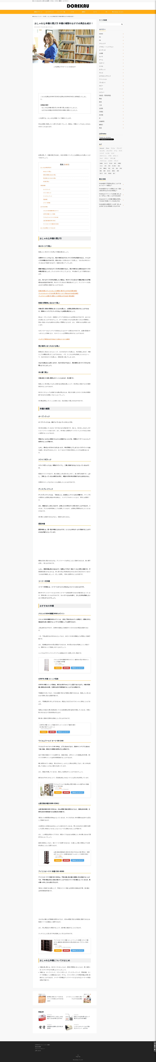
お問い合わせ (38, 1050)
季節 (100, 98)
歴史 (109, 168)
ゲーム (101, 60)
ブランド (116, 160)
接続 (119, 165)
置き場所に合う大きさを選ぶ (49, 178)
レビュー (101, 92)
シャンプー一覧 (61, 11)
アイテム (113, 148)
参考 (115, 163)
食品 (100, 128)
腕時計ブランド (38, 11)
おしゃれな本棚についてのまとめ (48, 228)
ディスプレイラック (47, 196)
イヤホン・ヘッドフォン (106, 47)
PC (106, 11)
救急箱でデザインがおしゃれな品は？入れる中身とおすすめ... (55, 1017)
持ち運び (114, 165)
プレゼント (102, 82)
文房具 (101, 108)
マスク (101, 89)
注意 (113, 168)
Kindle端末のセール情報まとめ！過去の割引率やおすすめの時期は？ (110, 189)
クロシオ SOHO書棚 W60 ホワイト (51, 210)
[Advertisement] (64, 81)
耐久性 (108, 170)
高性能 (109, 173)
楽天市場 (66, 667)
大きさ (101, 165)
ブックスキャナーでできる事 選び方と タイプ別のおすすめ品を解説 (58, 293)
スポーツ (101, 63)
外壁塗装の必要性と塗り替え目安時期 (55, 1027)
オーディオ (102, 50)
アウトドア (102, 43)
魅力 (114, 173)
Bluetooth (102, 148)
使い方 (105, 163)
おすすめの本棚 (44, 206)
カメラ (95, 11)
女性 (105, 165)
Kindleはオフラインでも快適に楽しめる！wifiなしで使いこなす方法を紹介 (110, 195)
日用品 (101, 111)
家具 (100, 102)
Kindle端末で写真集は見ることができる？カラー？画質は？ (110, 184)
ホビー (101, 86)
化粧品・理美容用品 (105, 95)
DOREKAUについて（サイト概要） (42, 1044)
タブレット (102, 69)
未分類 (43, 27)
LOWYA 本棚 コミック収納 (49, 214)
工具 (100, 105)
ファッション (103, 79)
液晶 (117, 168)
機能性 (105, 168)
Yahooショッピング (77, 667)
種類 (101, 170)
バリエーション (103, 160)
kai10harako (50, 27)
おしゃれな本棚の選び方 (46, 167)
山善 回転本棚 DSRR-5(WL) (49, 220)
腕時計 (83, 11)
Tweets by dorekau (105, 137)
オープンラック (46, 189)
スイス (112, 153)
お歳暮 (101, 53)
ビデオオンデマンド (105, 76)
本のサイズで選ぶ (47, 171)
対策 (109, 165)
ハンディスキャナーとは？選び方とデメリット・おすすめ (82, 1027)
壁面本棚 (45, 199)
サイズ (120, 150)
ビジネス (110, 160)
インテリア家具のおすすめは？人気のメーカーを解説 (54, 339)
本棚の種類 (43, 185)
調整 (118, 170)
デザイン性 (112, 158)
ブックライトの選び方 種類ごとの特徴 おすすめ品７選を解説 (56, 296)
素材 (104, 170)
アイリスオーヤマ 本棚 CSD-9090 (51, 224)
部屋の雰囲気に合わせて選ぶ (49, 174)
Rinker (60, 663)
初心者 (110, 163)
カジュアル (102, 150)
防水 (105, 173)
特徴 (121, 168)
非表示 (66, 164)
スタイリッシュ (103, 155)
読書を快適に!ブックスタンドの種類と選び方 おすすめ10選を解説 (57, 291)
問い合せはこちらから (118, 11)
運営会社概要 (38, 1046)
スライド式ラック (47, 192)
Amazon (58, 667)
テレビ (101, 73)
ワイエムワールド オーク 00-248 (50, 217)
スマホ (72, 11)
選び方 (101, 173)
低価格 (101, 163)
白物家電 (101, 121)
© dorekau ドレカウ (78, 1059)
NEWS (101, 34)
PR (100, 40)
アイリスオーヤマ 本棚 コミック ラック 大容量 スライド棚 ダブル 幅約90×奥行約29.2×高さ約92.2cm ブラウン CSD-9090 (71, 942)
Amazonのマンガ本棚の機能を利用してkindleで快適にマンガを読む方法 (110, 200)
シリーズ (102, 153)
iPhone (107, 148)
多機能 (119, 163)
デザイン (106, 158)
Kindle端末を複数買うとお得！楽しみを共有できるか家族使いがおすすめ (110, 205)
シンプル (107, 153)
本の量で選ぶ (46, 181)
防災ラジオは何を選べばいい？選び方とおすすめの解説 (82, 1017)
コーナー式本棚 (46, 202)
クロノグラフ (109, 150)
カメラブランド (50, 11)
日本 (101, 168)
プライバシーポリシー (40, 1048)
